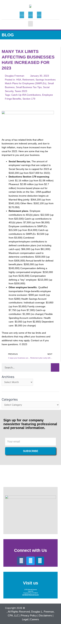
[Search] (55, 367)
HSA (18, 79)
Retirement (28, 79)
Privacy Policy (29, 615)
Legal (25, 619)
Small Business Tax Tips (29, 87)
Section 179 (29, 99)
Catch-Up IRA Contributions (26, 95)
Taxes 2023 (21, 91)
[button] (30, 24)
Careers (34, 619)
